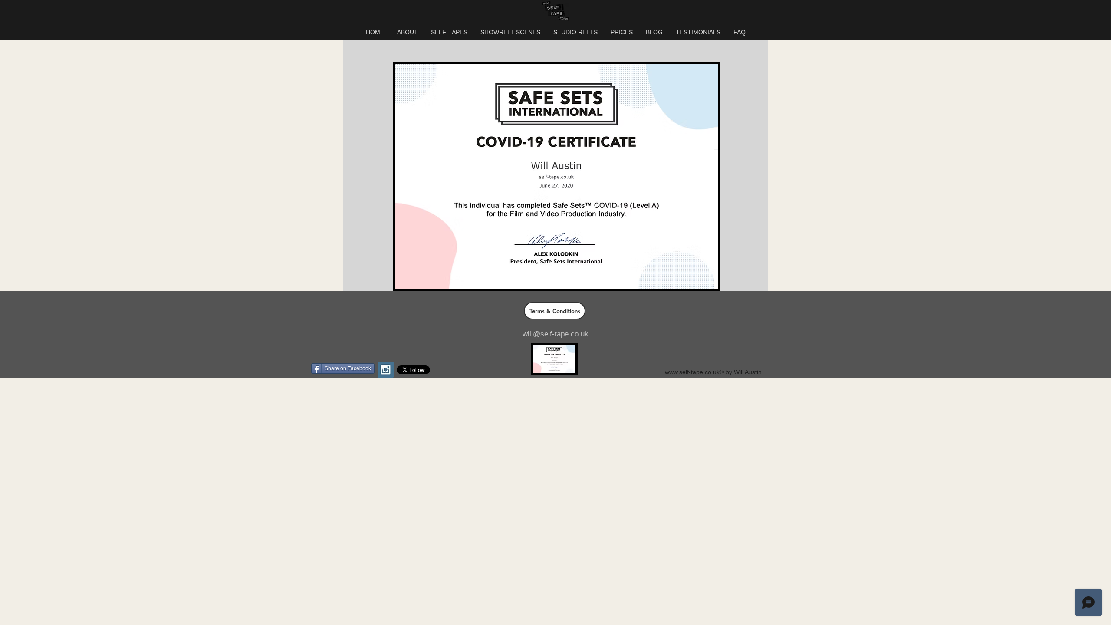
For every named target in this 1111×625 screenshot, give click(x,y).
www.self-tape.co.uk (692, 371)
